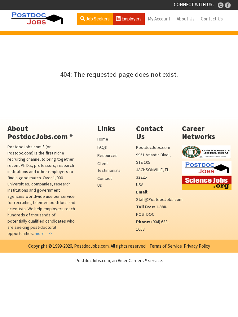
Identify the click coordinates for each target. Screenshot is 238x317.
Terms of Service (165, 246)
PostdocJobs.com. (91, 246)
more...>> (43, 233)
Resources (107, 155)
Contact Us (212, 19)
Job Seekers (97, 19)
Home (102, 139)
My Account (159, 19)
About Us (186, 19)
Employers (131, 19)
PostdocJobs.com (153, 147)
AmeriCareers (131, 260)
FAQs (102, 147)
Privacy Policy (197, 246)
